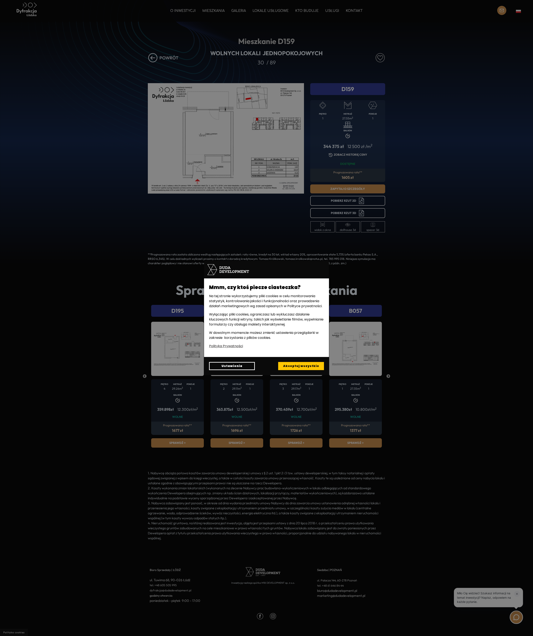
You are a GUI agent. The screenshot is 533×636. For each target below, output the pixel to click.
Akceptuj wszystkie (301, 366)
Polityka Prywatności (226, 346)
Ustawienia (232, 366)
